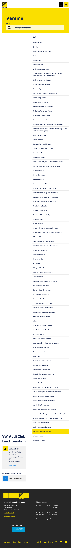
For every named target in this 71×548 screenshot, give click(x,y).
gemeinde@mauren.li (9, 516)
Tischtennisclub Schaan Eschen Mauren (46, 343)
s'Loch (35, 321)
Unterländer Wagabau (40, 365)
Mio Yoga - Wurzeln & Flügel (42, 215)
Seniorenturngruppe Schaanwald (44, 312)
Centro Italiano (38, 65)
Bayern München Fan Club (42, 51)
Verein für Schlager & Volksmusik (44, 401)
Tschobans (36, 356)
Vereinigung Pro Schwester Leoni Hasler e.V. (47, 418)
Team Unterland (38, 334)
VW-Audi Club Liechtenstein (42, 431)
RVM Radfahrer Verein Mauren (43, 272)
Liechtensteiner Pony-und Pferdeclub (45, 193)
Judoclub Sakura (38, 171)
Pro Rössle (36, 263)
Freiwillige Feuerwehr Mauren (43, 111)
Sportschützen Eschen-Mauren (43, 330)
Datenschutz (17, 542)
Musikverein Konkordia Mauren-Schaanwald (47, 232)
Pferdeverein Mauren (40, 250)
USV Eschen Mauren (39, 378)
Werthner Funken (39, 440)
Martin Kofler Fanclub (40, 206)
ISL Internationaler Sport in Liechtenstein (46, 166)
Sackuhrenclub (38, 277)
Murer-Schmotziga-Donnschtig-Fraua (45, 228)
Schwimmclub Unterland (41, 299)
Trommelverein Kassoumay (42, 352)
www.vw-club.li (13, 465)
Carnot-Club (37, 60)
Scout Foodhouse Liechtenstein (43, 303)
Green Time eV (38, 140)
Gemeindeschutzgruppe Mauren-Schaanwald (48, 124)
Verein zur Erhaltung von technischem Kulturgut (49, 414)
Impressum (7, 542)
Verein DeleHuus (38, 383)
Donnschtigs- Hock (39, 98)
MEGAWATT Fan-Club (40, 210)
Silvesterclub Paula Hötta (41, 316)
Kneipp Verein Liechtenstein (42, 184)
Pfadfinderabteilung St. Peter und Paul (45, 246)
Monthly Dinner (38, 219)
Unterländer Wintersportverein (43, 374)
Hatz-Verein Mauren (39, 153)
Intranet (25, 542)
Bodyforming (37, 56)
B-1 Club (36, 47)
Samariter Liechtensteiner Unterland (45, 281)
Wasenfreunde (38, 436)
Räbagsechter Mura (39, 268)
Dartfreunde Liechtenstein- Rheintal (45, 93)
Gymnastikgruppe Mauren (42, 144)
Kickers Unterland (39, 179)
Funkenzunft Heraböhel (41, 120)
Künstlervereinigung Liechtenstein (44, 188)
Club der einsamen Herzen (42, 80)
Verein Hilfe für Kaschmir (41, 405)
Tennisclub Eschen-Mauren (42, 339)
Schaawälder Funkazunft (41, 294)
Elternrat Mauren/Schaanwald (43, 107)
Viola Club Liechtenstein (41, 423)
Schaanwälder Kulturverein (42, 290)
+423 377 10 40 (9, 513)
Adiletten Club (37, 43)
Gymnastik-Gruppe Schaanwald (43, 148)
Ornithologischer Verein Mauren (43, 241)
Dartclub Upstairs (39, 89)
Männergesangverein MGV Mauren (44, 201)
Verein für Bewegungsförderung (43, 396)
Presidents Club (38, 259)
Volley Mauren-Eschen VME (42, 427)
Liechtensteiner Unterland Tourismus (45, 197)
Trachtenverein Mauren (41, 347)
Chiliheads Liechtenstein (41, 69)
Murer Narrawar (38, 224)
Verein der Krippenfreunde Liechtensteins (47, 392)
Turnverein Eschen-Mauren (42, 361)
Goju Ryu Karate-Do (39, 135)
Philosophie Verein (39, 255)
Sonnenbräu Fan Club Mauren (43, 325)
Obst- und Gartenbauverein (42, 237)
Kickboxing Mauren (39, 175)
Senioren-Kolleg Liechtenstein (43, 308)
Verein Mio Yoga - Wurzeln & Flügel (44, 409)
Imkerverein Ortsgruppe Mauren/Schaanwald (48, 162)
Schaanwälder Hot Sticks (41, 286)
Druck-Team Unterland (40, 102)
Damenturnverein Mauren (41, 84)
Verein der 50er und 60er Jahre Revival (45, 387)
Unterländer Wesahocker (41, 370)
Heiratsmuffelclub (39, 157)
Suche (8, 23)
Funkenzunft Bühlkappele (41, 115)
